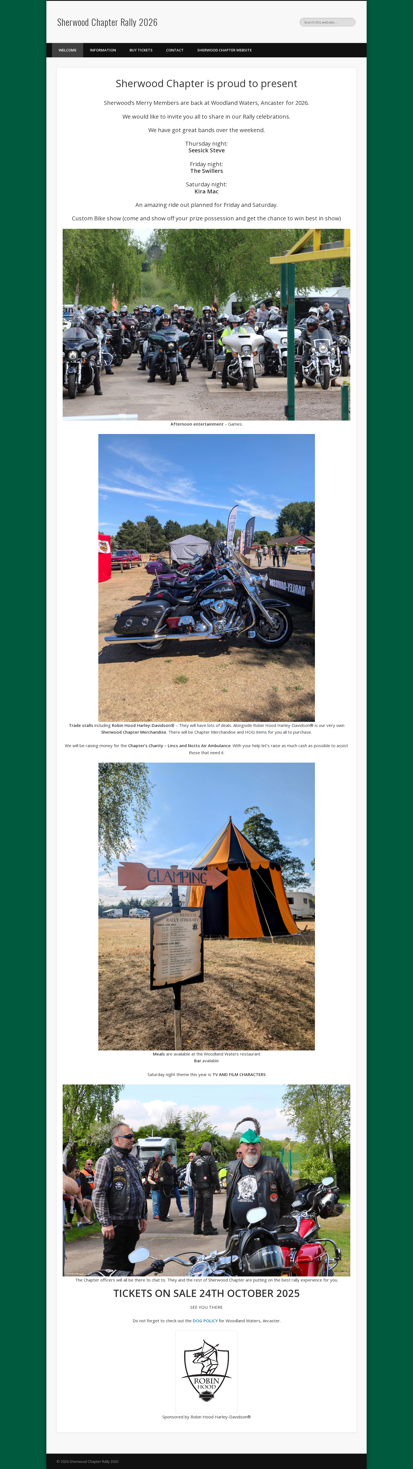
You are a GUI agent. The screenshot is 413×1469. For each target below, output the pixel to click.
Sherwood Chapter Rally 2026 (107, 21)
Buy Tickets (141, 50)
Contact (175, 50)
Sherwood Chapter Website (224, 50)
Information (103, 50)
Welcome (67, 50)
